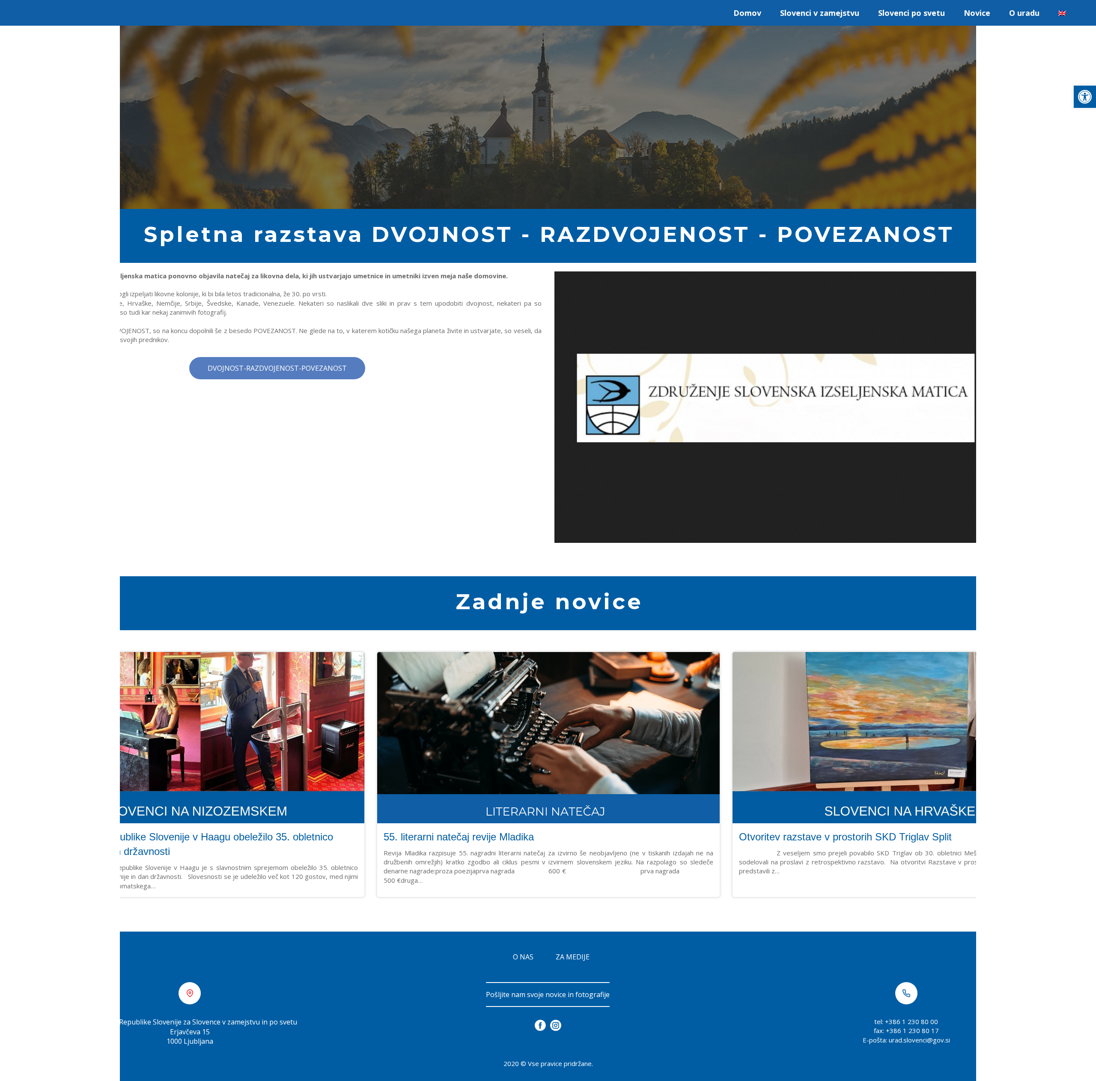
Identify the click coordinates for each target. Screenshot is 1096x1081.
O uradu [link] (1024, 13)
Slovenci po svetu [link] (911, 13)
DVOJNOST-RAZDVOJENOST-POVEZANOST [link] (277, 368)
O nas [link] (523, 957)
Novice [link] (977, 13)
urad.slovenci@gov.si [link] (919, 1040)
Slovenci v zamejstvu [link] (819, 13)
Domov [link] (747, 13)
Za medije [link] (573, 957)
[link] (1085, 97)
